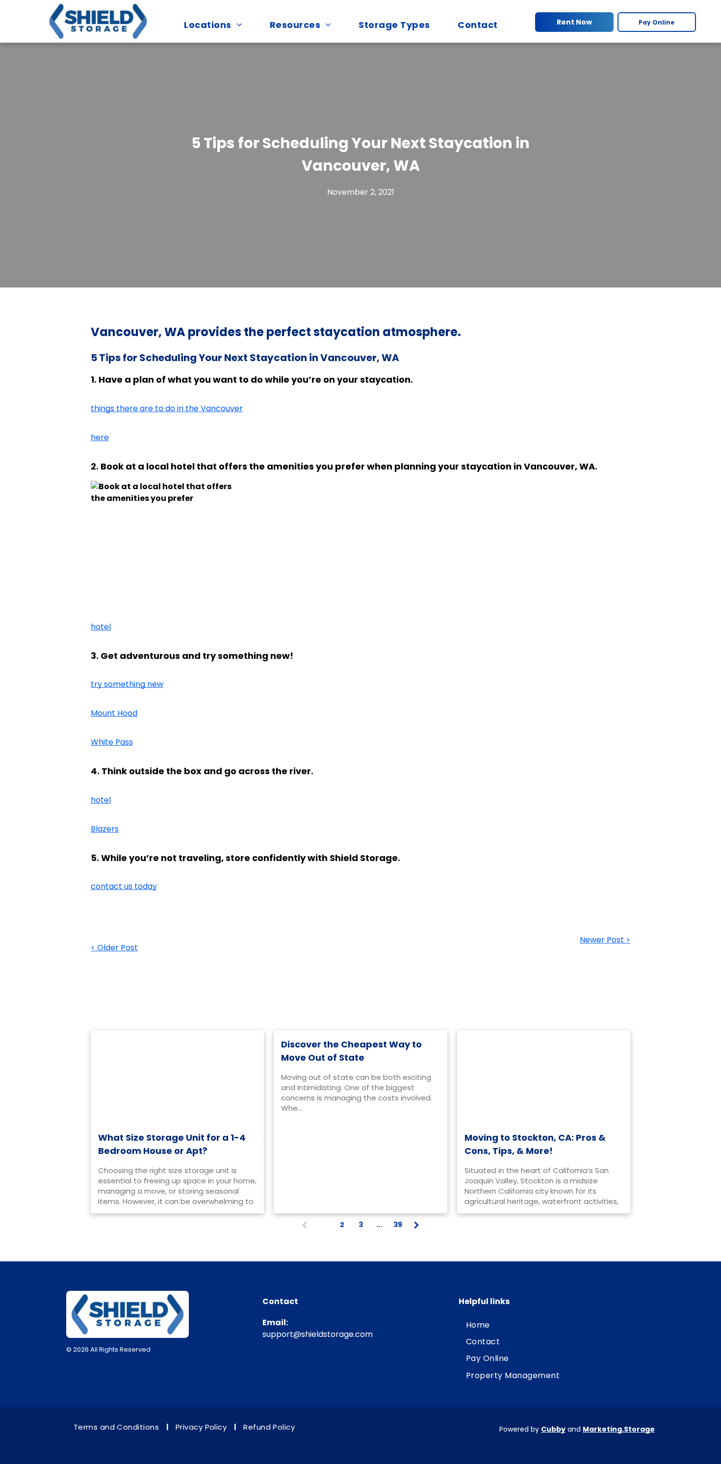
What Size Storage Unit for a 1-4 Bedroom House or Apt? (172, 1144)
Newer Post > (605, 939)
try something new (127, 684)
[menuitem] (217, 24)
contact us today (124, 886)
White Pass (112, 742)
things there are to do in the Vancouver (167, 408)
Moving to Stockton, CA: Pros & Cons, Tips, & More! (535, 1144)
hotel (101, 626)
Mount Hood (114, 713)
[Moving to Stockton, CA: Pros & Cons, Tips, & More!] (543, 1077)
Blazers (105, 829)
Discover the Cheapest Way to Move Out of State (351, 1051)
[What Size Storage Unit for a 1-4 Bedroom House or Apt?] (177, 1077)
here (100, 437)
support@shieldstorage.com (317, 1334)
